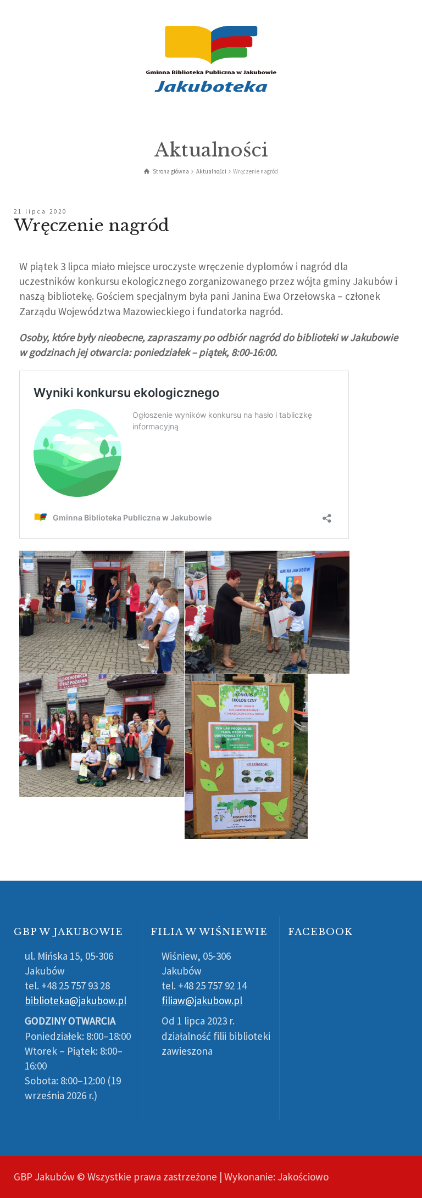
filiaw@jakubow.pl (202, 1000)
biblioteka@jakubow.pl (75, 1000)
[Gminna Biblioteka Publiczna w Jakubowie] (211, 57)
